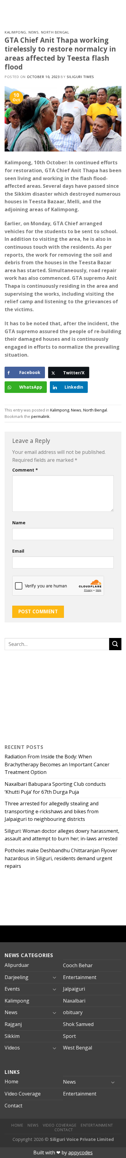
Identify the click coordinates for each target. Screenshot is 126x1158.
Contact (13, 1105)
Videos (12, 1047)
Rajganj (13, 1024)
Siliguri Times (80, 76)
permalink (40, 416)
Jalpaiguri (74, 988)
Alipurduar (17, 965)
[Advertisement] (43, 695)
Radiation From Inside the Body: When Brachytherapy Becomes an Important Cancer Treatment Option (57, 764)
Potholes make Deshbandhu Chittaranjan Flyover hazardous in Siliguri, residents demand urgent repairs (61, 858)
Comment (25, 470)
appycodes (80, 1152)
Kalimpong (15, 32)
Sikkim (12, 1036)
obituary (73, 1012)
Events (12, 988)
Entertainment (79, 977)
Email (18, 551)
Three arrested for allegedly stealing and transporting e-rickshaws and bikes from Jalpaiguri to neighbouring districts (51, 811)
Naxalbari (74, 1000)
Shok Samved (78, 1024)
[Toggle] (54, 977)
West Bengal (77, 1047)
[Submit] (115, 644)
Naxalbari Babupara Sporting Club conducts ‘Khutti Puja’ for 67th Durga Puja (55, 788)
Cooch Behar (78, 965)
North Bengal (55, 32)
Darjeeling (16, 977)
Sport (69, 1036)
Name (18, 523)
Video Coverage (23, 1093)
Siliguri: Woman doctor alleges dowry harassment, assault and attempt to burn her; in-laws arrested (62, 835)
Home (11, 1081)
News (33, 32)
